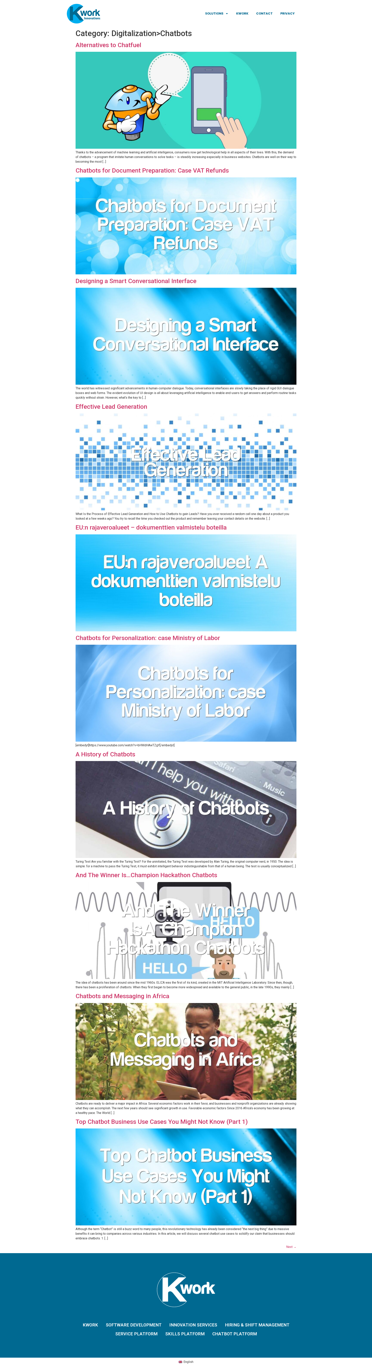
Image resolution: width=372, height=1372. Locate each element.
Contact (264, 13)
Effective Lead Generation (111, 406)
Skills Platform (185, 1333)
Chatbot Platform (234, 1333)
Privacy (287, 13)
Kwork (242, 13)
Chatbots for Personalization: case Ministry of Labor (148, 638)
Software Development (134, 1324)
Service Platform (136, 1333)
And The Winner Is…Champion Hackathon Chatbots (146, 875)
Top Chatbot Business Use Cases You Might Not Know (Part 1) (162, 1121)
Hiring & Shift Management (257, 1324)
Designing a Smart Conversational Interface (136, 281)
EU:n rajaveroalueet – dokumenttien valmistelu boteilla (151, 527)
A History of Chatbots (105, 754)
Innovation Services (193, 1324)
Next (291, 1247)
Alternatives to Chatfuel (108, 45)
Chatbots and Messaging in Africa (122, 996)
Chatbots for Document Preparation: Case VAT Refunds (152, 170)
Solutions (214, 13)
